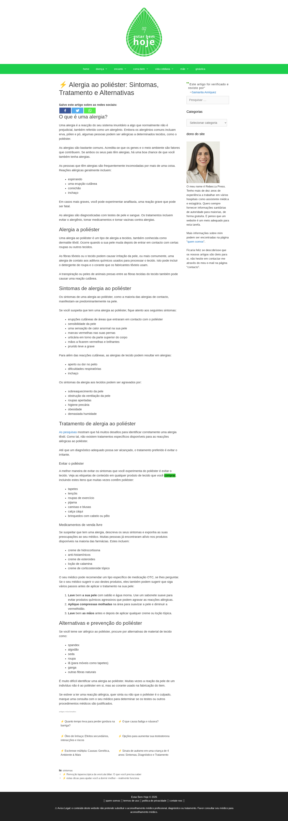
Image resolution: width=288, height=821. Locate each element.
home (86, 68)
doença (100, 68)
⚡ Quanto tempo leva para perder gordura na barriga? (88, 723)
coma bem (139, 68)
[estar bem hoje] (144, 31)
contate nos (176, 800)
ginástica (200, 68)
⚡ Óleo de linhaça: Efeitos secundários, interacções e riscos (85, 738)
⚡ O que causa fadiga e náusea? (138, 721)
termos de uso (131, 800)
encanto (118, 68)
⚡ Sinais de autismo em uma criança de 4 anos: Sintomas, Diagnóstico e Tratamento (143, 752)
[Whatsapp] (90, 110)
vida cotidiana (162, 68)
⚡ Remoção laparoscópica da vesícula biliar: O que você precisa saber (102, 774)
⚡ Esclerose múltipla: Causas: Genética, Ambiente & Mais (85, 752)
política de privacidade (154, 800)
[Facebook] (65, 110)
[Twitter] (77, 110)
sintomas (68, 770)
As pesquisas (68, 432)
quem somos (196, 241)
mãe (182, 68)
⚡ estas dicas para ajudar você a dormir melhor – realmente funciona (101, 778)
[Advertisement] (207, 333)
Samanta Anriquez (204, 92)
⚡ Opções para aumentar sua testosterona (144, 736)
